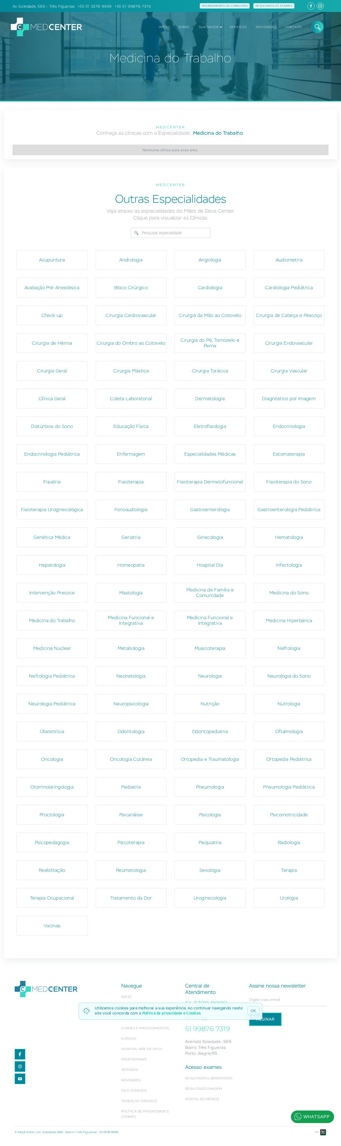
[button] (209, 27)
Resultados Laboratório (209, 1078)
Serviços (129, 1070)
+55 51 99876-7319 (132, 6)
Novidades (131, 1080)
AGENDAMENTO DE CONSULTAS (224, 5)
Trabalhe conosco (139, 1101)
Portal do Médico (202, 1099)
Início (126, 997)
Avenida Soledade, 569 (208, 1041)
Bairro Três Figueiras (205, 1047)
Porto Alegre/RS (201, 1053)
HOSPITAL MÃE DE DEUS (141, 1049)
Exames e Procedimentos (145, 1028)
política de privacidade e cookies (145, 1114)
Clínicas (128, 1038)
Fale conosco (134, 1090)
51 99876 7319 (207, 1028)
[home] (43, 26)
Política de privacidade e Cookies (171, 1013)
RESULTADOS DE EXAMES (273, 5)
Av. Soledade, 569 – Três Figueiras (44, 6)
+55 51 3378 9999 (94, 6)
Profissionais (134, 1059)
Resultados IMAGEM (203, 1089)
